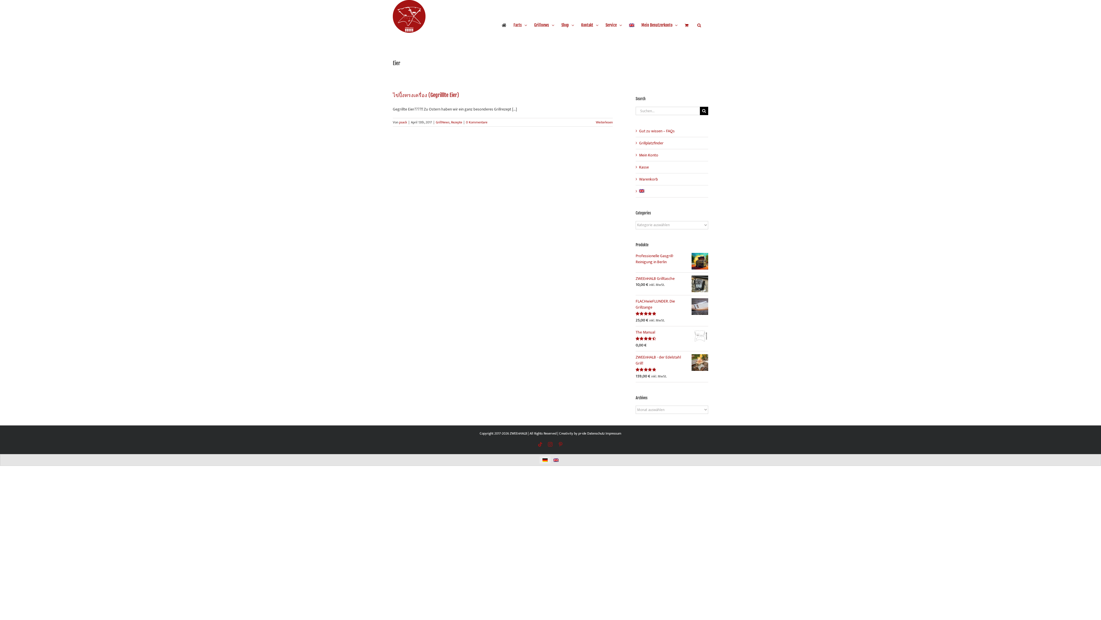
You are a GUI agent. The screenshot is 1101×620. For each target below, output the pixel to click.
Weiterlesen (604, 122)
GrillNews (443, 122)
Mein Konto (648, 155)
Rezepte (456, 122)
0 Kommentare (476, 122)
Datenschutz (596, 433)
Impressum (613, 433)
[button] (699, 25)
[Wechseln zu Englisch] (631, 25)
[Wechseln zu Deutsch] (545, 460)
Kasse (644, 167)
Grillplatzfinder (651, 143)
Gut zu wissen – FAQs (657, 131)
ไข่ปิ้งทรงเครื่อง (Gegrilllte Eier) (426, 95)
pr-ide (582, 433)
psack (403, 122)
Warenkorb (648, 179)
